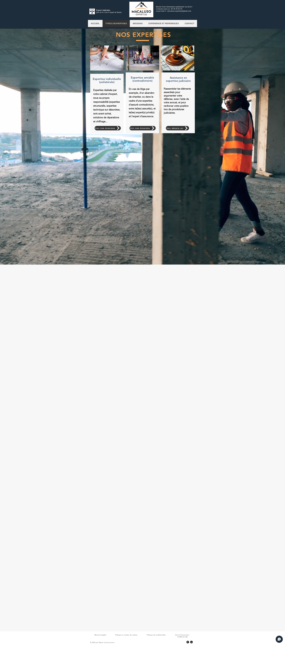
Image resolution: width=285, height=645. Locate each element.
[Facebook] (187, 642)
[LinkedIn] (191, 642)
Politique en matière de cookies (126, 635)
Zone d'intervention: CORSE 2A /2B (182, 636)
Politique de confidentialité (156, 635)
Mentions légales (100, 635)
